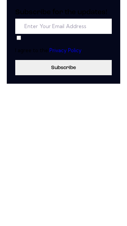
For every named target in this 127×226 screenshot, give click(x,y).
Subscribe (63, 67)
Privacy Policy (65, 50)
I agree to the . (49, 50)
